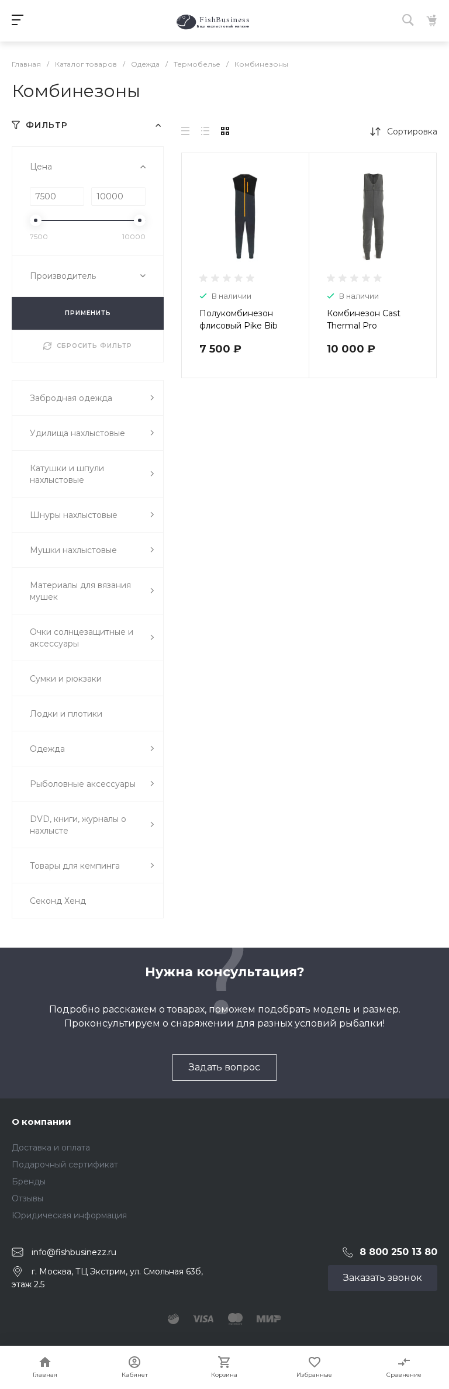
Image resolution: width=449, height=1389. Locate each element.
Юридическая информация (69, 1215)
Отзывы (27, 1198)
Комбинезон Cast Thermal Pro (363, 319)
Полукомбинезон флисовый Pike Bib (238, 319)
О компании (41, 1121)
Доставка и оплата (51, 1147)
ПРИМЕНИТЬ (88, 313)
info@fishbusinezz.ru (74, 1252)
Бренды (29, 1181)
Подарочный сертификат (65, 1164)
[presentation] (192, 223)
